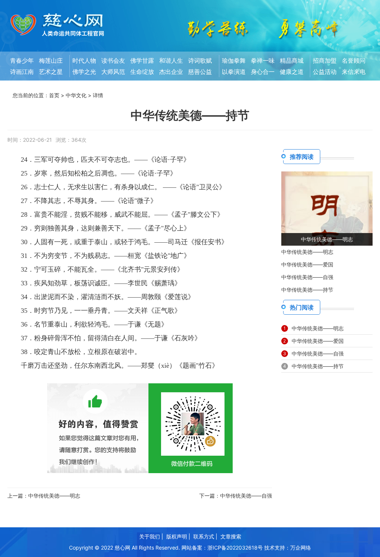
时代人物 (84, 60)
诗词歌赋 (200, 60)
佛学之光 (84, 71)
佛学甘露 (142, 60)
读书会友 (113, 60)
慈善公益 (200, 71)
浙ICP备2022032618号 (235, 547)
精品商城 (292, 60)
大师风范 (113, 71)
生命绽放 (142, 71)
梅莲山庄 (51, 60)
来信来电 (354, 71)
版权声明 (176, 536)
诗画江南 (22, 71)
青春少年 (22, 60)
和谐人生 (171, 60)
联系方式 (203, 536)
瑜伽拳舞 (234, 60)
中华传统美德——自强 (246, 495)
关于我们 (149, 536)
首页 (54, 95)
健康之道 (292, 71)
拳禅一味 (263, 60)
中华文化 (76, 95)
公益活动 (325, 71)
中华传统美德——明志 (54, 495)
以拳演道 (234, 71)
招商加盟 (325, 60)
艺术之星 (51, 71)
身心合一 (263, 71)
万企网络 (300, 547)
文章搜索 (230, 536)
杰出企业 (171, 71)
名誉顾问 (354, 60)
